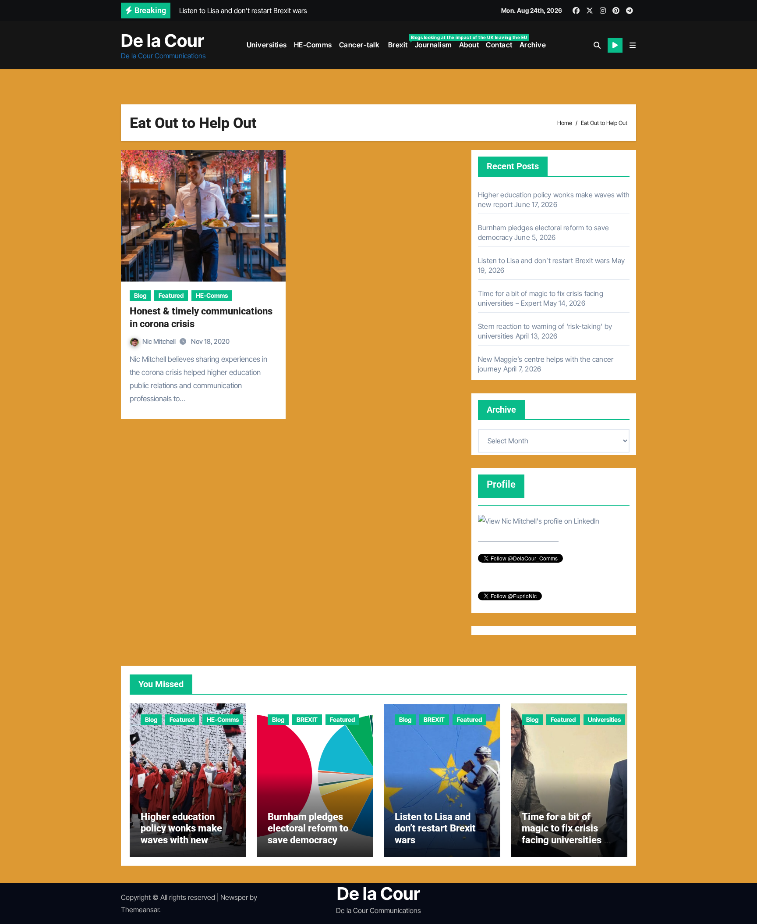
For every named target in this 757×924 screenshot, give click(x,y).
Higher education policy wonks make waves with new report (181, 834)
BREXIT (307, 719)
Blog (140, 295)
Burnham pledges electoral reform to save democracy (308, 828)
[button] (632, 45)
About (469, 44)
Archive (533, 44)
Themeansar (140, 909)
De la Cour (162, 40)
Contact (499, 44)
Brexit (398, 42)
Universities (267, 44)
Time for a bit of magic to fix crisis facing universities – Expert (566, 834)
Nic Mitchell (159, 341)
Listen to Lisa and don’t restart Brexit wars (544, 260)
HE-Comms (313, 44)
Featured (171, 295)
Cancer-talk (359, 44)
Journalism (433, 44)
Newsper (234, 897)
